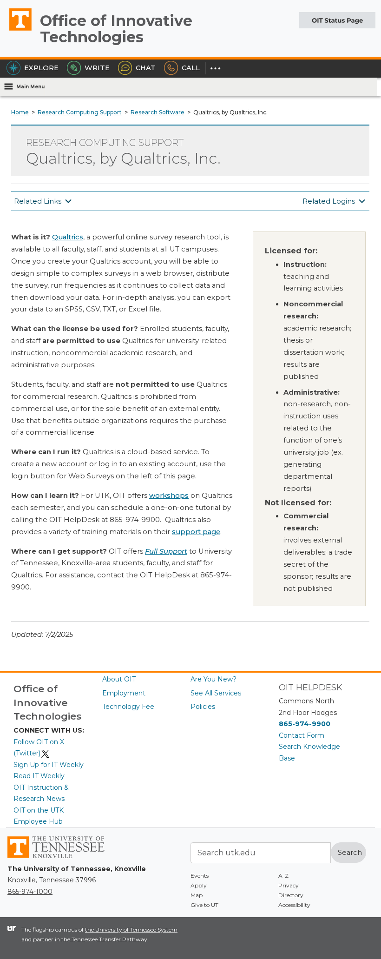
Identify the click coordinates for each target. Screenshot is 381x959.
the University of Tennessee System (131, 929)
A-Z (283, 875)
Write (97, 68)
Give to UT (204, 904)
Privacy (288, 885)
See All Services (215, 693)
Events (199, 875)
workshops (169, 495)
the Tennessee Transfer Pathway (104, 939)
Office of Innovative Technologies (116, 29)
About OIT (119, 679)
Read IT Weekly (39, 776)
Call (191, 68)
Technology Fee (128, 706)
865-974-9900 (304, 724)
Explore (41, 68)
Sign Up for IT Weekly (48, 765)
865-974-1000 (30, 891)
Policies (202, 706)
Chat (146, 68)
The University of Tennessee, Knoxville (16, 30)
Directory (290, 895)
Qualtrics (67, 237)
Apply (198, 885)
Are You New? (213, 679)
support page (196, 532)
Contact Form (301, 735)
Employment (123, 693)
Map (196, 895)
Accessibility (294, 904)
